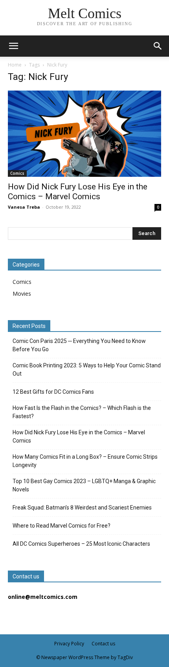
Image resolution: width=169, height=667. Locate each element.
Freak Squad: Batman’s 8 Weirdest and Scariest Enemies (82, 507)
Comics (17, 173)
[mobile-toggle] (13, 46)
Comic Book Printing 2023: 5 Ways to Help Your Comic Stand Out (87, 369)
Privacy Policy (69, 643)
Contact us (103, 643)
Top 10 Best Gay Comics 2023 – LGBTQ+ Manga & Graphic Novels (84, 485)
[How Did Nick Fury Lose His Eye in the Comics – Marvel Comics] (84, 134)
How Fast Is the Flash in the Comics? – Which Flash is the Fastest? (82, 412)
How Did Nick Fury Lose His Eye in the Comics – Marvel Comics (77, 191)
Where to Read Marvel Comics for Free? (61, 525)
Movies (22, 293)
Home (15, 64)
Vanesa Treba (24, 207)
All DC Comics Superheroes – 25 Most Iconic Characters (81, 544)
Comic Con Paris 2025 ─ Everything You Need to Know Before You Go (79, 345)
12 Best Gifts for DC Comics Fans (53, 392)
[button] (158, 46)
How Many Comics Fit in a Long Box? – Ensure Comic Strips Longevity (85, 461)
